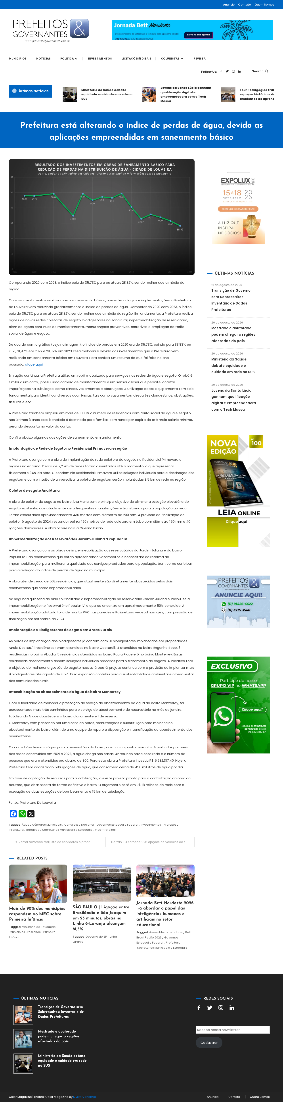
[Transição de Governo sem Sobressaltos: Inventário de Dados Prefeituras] (23, 1015)
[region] (225, 1064)
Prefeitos (170, 825)
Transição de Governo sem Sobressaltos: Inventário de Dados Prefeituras (61, 1012)
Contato (244, 4)
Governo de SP (96, 936)
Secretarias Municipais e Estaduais (67, 830)
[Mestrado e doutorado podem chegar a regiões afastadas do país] (23, 1039)
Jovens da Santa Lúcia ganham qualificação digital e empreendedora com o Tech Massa (176, 94)
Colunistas (170, 58)
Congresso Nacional (79, 825)
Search (258, 71)
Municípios (18, 58)
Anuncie (229, 4)
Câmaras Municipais (47, 825)
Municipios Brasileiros (25, 932)
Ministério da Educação (39, 927)
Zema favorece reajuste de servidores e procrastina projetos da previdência (58, 842)
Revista (200, 58)
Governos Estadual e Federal (117, 825)
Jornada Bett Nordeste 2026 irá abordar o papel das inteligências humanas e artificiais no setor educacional (165, 914)
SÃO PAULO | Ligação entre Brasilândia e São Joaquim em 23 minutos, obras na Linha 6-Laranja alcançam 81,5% (101, 918)
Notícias (43, 58)
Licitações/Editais (136, 58)
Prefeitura (17, 830)
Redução (33, 830)
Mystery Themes (85, 1097)
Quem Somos (264, 4)
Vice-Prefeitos (105, 830)
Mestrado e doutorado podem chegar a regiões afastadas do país (233, 334)
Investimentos (100, 58)
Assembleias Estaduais (166, 932)
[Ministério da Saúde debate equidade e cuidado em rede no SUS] (23, 1063)
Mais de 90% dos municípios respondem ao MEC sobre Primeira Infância (37, 914)
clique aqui (34, 364)
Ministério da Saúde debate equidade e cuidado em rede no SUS (97, 94)
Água (25, 825)
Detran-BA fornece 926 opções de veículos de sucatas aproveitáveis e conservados (153, 842)
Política (67, 58)
